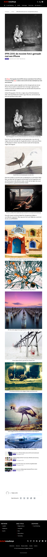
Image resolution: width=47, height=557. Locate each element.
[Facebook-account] (31, 541)
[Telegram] (27, 498)
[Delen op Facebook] (21, 498)
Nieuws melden (24, 545)
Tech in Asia (30, 5)
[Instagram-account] (34, 541)
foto (15, 80)
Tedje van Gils (22, 58)
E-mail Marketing (9, 5)
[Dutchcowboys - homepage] (10, 2)
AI (15, 5)
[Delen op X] (24, 498)
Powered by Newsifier (23, 552)
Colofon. (36, 545)
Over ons (18, 545)
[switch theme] (40, 2)
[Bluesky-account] (45, 541)
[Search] (37, 2)
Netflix (18, 5)
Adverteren (11, 545)
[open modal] (42, 2)
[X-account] (28, 541)
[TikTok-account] (39, 541)
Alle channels (37, 5)
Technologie (24, 5)
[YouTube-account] (42, 541)
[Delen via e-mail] (34, 498)
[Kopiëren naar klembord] (31, 498)
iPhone (8, 79)
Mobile (6, 58)
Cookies (30, 545)
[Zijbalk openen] (4, 5)
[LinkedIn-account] (36, 541)
